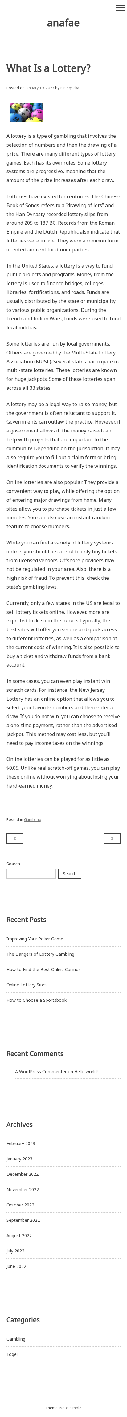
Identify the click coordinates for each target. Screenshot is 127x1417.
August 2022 (19, 1235)
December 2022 (22, 1174)
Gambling (32, 819)
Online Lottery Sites (26, 985)
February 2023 (20, 1143)
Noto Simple (70, 1408)
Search (13, 864)
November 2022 (22, 1189)
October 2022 (20, 1205)
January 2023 (19, 1159)
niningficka (69, 88)
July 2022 (15, 1251)
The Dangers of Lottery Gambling (40, 954)
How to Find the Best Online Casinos (43, 969)
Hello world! (86, 1071)
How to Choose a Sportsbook (36, 1000)
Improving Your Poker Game (34, 939)
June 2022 (16, 1266)
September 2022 (23, 1220)
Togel (12, 1354)
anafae (63, 22)
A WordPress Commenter (41, 1071)
